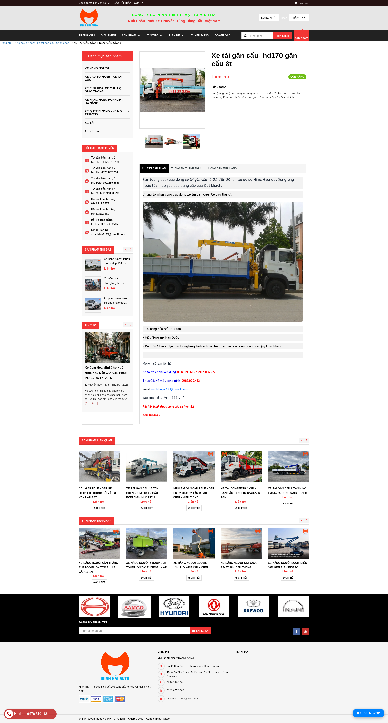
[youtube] (305, 631)
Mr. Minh (96, 193)
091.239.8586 (111, 182)
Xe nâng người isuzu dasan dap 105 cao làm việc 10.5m (117, 263)
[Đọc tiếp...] (91, 403)
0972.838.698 (111, 193)
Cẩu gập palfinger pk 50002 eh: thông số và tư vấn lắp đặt (97, 493)
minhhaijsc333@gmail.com (182, 698)
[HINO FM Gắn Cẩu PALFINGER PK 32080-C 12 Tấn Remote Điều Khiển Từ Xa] (194, 466)
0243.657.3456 (100, 213)
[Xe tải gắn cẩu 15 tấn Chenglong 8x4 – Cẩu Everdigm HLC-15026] (146, 466)
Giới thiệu (108, 35)
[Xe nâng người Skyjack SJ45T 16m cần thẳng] (241, 543)
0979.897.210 (109, 172)
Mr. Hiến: (96, 162)
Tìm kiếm (283, 35)
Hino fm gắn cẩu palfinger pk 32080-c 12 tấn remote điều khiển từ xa (193, 493)
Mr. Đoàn (96, 182)
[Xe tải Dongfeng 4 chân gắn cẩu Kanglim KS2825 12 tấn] (241, 466)
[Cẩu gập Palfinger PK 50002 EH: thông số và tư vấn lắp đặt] (99, 466)
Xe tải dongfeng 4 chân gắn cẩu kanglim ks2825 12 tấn (240, 493)
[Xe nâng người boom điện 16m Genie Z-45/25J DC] (288, 543)
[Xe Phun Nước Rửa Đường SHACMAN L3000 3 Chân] (93, 304)
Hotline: (95, 224)
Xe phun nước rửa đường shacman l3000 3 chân (115, 303)
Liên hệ (175, 35)
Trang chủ (87, 35)
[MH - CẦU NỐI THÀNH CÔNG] (115, 666)
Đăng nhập (269, 17)
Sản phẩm (129, 35)
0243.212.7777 (100, 203)
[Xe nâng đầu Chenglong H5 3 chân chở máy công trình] (93, 285)
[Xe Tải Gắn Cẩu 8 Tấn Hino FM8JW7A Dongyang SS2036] (288, 466)
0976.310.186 (111, 162)
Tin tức (153, 35)
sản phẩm (301, 37)
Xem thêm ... (93, 131)
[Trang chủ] (95, 18)
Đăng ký (299, 17)
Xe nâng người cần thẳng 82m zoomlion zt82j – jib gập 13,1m (98, 567)
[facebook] (296, 631)
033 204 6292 (368, 713)
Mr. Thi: (95, 172)
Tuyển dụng (200, 35)
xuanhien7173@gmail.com (108, 234)
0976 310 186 (175, 682)
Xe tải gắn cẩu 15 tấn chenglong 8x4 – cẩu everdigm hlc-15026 (142, 493)
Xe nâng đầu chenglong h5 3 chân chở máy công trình (116, 283)
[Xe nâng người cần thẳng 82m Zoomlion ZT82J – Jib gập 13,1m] (99, 543)
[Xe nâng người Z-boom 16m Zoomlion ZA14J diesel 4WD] (146, 543)
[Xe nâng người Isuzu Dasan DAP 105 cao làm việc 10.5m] (93, 265)
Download (223, 35)
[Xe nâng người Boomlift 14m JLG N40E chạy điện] (194, 543)
